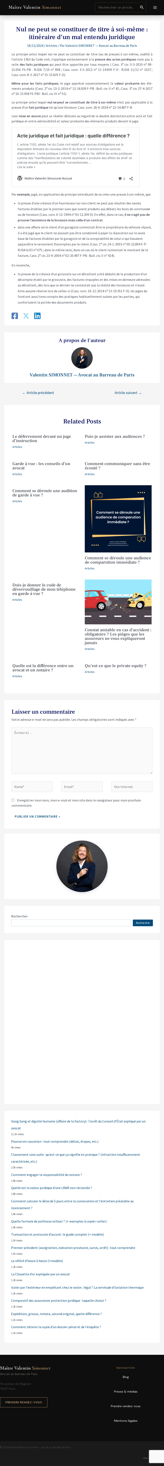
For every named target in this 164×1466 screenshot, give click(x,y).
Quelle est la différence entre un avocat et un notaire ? (42, 668)
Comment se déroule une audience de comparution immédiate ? (118, 560)
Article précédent (38, 392)
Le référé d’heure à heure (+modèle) (37, 1261)
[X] (26, 316)
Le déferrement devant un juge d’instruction (41, 439)
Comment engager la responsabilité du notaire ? (46, 1174)
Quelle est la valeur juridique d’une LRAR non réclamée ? (51, 1188)
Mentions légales (126, 1421)
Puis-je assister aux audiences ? (115, 436)
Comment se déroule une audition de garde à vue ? (44, 493)
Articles (51, 45)
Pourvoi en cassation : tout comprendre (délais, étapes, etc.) (54, 1141)
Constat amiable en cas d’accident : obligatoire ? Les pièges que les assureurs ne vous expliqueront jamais (118, 636)
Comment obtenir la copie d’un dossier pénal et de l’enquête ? (56, 1327)
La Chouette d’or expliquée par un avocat (40, 1274)
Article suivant (128, 392)
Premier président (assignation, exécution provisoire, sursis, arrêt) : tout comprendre (73, 1247)
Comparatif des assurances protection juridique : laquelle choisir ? (58, 1300)
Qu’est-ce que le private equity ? (115, 666)
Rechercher (19, 916)
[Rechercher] (142, 7)
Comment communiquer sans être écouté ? (117, 466)
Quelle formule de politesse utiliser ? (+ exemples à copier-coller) (59, 1221)
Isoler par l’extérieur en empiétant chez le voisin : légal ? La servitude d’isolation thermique (77, 1287)
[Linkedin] (37, 316)
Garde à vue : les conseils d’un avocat (41, 466)
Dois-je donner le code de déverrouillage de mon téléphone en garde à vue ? (44, 589)
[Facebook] (15, 316)
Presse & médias (126, 1391)
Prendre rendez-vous (23, 1402)
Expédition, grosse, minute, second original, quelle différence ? (56, 1314)
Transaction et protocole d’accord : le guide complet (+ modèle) (57, 1234)
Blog (126, 1377)
